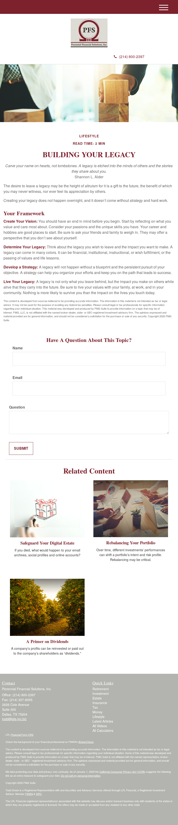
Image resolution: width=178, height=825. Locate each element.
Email (17, 377)
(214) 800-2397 (131, 56)
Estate (97, 698)
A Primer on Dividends (47, 641)
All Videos (99, 725)
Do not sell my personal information (80, 775)
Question (17, 407)
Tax (95, 707)
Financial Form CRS (22, 734)
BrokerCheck (86, 742)
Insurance (99, 702)
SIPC (39, 794)
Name (18, 348)
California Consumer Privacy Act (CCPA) (122, 771)
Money (97, 712)
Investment (100, 693)
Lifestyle (98, 716)
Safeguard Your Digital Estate (47, 543)
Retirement (100, 688)
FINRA (29, 794)
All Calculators (102, 730)
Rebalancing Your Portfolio (130, 542)
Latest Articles (102, 721)
